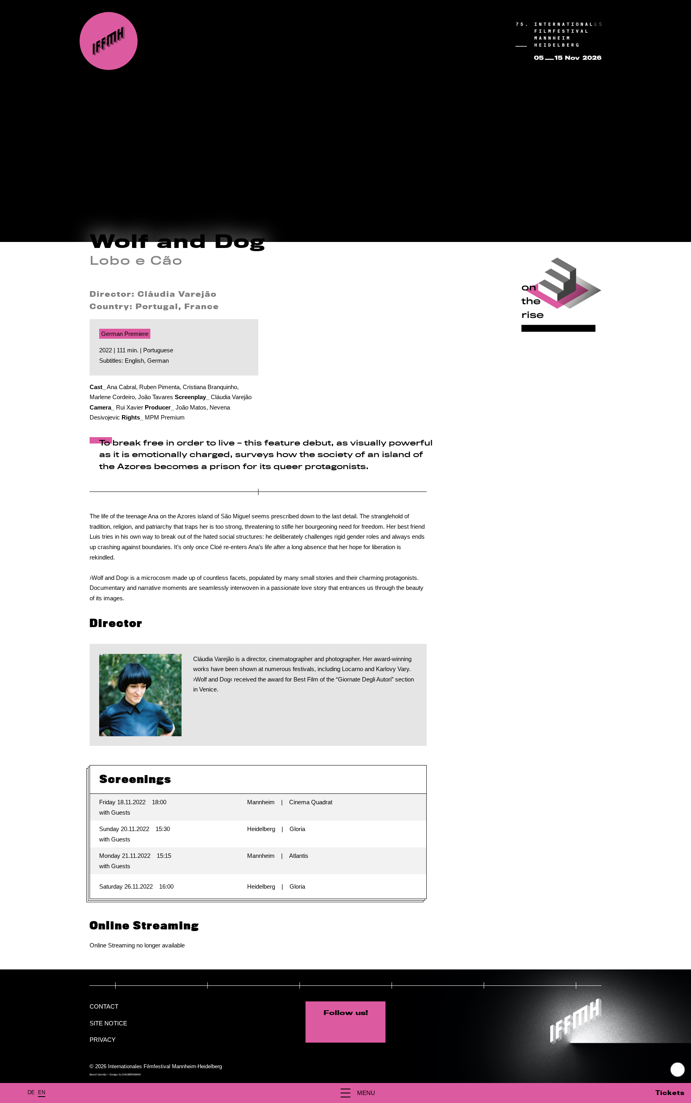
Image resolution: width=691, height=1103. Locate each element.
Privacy (103, 1039)
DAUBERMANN (131, 1074)
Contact (104, 1006)
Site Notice (108, 1023)
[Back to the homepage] (109, 41)
